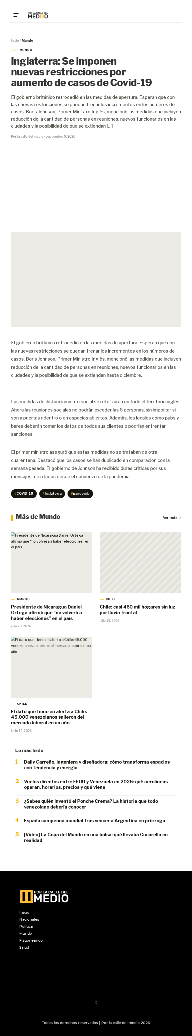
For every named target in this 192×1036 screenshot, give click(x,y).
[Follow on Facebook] (33, 961)
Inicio (15, 40)
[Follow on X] (43, 961)
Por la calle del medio (27, 136)
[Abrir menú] (18, 15)
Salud (24, 947)
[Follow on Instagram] (23, 961)
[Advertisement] (96, 188)
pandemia (80, 493)
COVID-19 (23, 493)
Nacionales (29, 919)
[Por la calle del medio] (38, 15)
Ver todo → (172, 518)
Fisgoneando (31, 940)
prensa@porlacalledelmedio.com (48, 983)
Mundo (25, 933)
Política (26, 926)
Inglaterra (52, 493)
